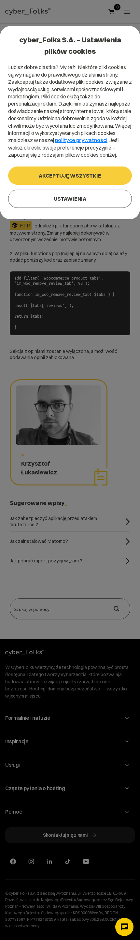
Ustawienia (70, 198)
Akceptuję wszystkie (70, 175)
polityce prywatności (81, 140)
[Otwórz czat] (124, 927)
